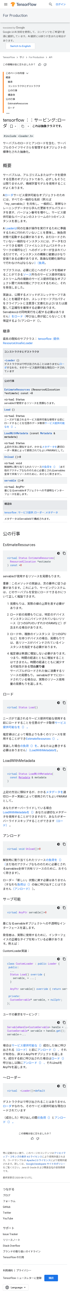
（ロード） (21, 1050)
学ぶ (22, 57)
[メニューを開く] (5, 4)
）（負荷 (39, 263)
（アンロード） (21, 889)
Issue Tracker (10, 1234)
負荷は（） (24, 884)
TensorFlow (9, 57)
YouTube (8, 1218)
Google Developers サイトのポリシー (45, 1164)
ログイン (61, 4)
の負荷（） (44, 1117)
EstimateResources (17, 389)
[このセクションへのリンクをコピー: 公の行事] (23, 534)
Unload (9, 457)
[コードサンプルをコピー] (64, 553)
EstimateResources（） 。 (43, 738)
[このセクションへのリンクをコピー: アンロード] (24, 836)
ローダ (9, 195)
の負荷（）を (28, 746)
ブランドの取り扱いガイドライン (22, 1251)
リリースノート (11, 1240)
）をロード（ (17, 316)
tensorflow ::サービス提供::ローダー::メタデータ (31, 512)
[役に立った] (39, 64)
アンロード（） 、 (49, 1050)
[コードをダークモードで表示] (58, 553)
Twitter (7, 1212)
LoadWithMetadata (16, 433)
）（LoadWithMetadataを (41, 750)
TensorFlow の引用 (13, 1257)
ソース (27, 274)
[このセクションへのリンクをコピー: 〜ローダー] (24, 1078)
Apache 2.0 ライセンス (38, 1160)
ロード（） (58, 1058)
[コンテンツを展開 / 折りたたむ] (27, 73)
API (50, 57)
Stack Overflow (11, 1245)
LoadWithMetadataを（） (19, 812)
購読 (51, 1278)
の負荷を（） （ (51, 466)
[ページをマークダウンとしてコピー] (23, 126)
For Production (15, 15)
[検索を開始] (50, 4)
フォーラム (9, 1201)
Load (7, 409)
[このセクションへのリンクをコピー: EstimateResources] (39, 545)
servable (10, 480)
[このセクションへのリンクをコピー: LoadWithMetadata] (38, 761)
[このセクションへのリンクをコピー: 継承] (13, 331)
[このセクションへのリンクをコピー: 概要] (15, 166)
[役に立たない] (45, 64)
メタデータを (49, 446)
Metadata (46, 433)
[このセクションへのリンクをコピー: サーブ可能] (24, 899)
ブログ (6, 1195)
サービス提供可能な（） (27, 1045)
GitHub (6, 1206)
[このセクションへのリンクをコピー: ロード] (17, 694)
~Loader (9, 360)
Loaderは (11, 228)
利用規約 (8, 1270)
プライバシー (23, 1270)
